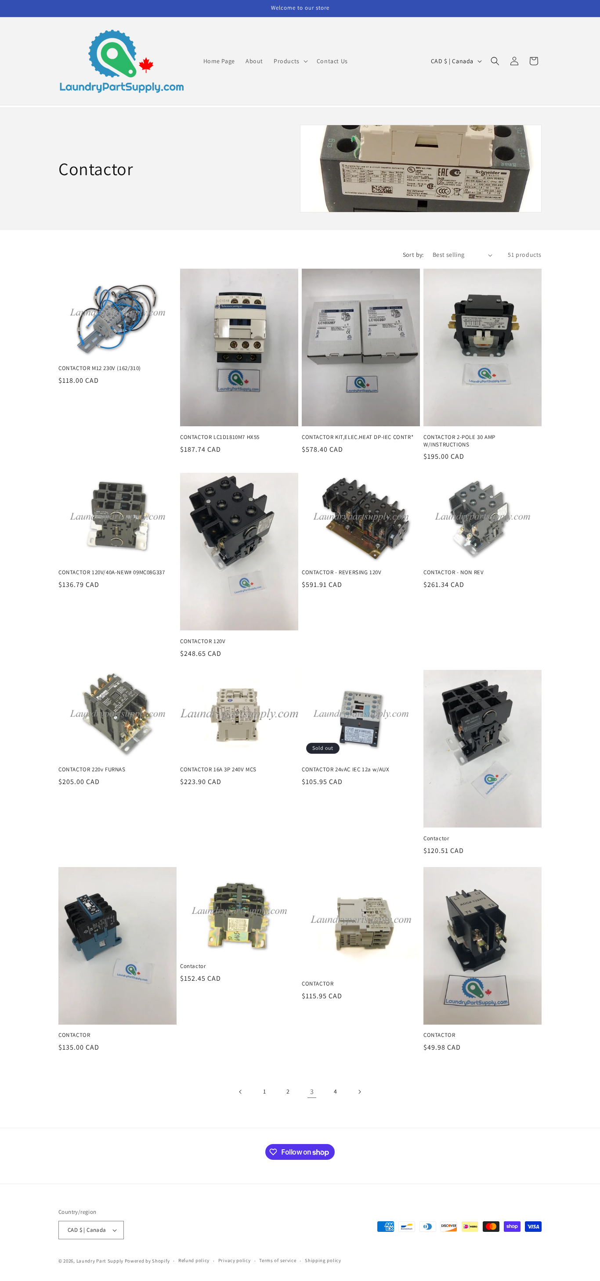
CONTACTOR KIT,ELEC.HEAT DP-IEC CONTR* (357, 437)
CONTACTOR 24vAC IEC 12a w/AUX (345, 769)
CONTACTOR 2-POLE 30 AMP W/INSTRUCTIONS (459, 441)
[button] (289, 61)
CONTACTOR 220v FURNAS (92, 769)
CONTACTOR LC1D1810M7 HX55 (220, 437)
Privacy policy (234, 1260)
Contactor (436, 838)
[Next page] (359, 1091)
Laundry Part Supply (100, 1261)
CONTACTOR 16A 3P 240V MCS (218, 769)
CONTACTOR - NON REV (453, 572)
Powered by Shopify (147, 1261)
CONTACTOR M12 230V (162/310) (99, 368)
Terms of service (277, 1260)
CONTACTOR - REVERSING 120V (342, 572)
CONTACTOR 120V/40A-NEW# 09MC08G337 (111, 572)
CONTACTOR (74, 1035)
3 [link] (312, 1091)
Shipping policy (323, 1260)
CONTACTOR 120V (202, 641)
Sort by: (413, 255)
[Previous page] (240, 1091)
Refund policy (194, 1260)
